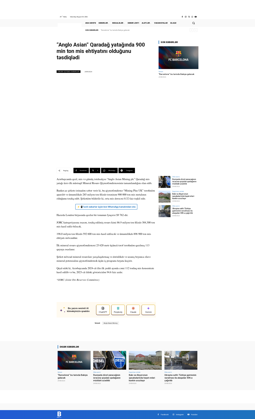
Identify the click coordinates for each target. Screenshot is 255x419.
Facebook (165, 415)
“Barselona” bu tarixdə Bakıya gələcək (115, 30)
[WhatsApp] (192, 16)
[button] (193, 23)
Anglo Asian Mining (110, 323)
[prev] (191, 30)
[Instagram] (185, 16)
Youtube (194, 415)
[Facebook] (182, 16)
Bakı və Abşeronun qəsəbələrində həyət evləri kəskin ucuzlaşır (183, 196)
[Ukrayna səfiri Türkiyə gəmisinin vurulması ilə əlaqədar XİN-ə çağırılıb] (165, 211)
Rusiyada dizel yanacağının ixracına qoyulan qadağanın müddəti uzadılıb (184, 181)
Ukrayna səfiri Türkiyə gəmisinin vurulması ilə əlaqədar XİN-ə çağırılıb (182, 210)
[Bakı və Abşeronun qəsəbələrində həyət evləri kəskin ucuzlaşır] (165, 197)
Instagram (180, 415)
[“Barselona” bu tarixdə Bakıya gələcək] (178, 57)
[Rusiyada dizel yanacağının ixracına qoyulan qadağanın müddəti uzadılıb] (165, 182)
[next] (195, 30)
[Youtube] (195, 16)
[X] (189, 16)
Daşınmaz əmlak (178, 191)
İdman (161, 71)
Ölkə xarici (176, 176)
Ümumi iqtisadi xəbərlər (68, 71)
